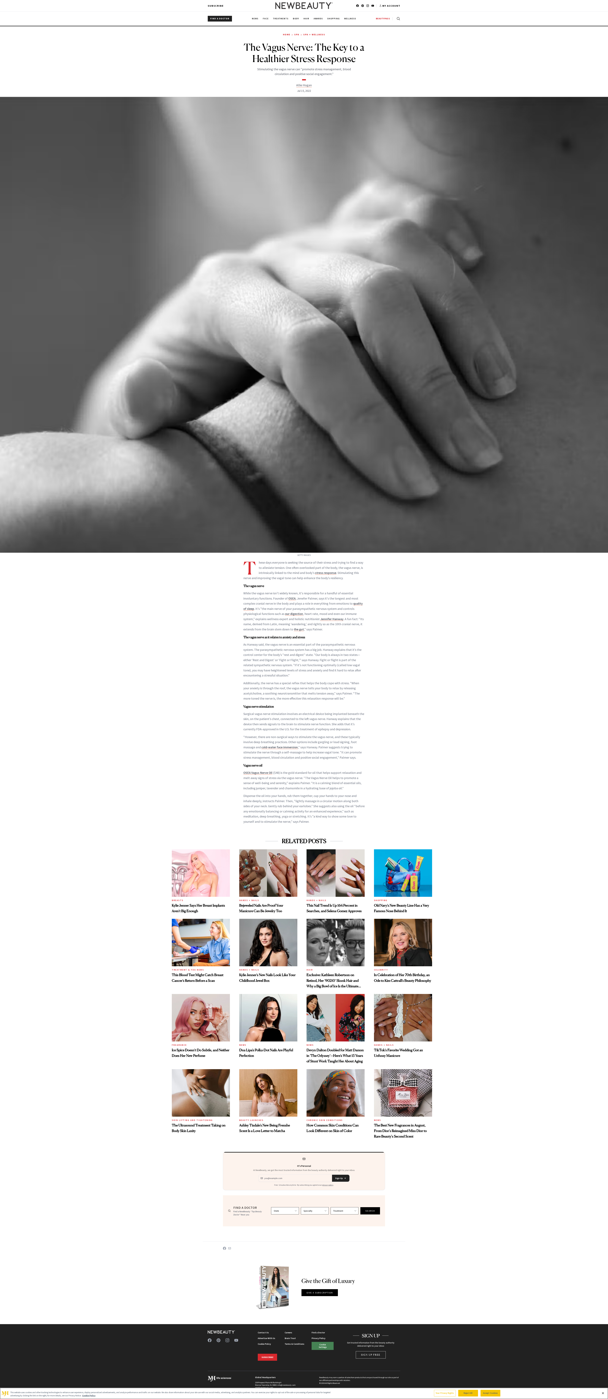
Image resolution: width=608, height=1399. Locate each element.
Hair (310, 969)
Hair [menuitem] (306, 18)
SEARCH (370, 1210)
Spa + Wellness (314, 34)
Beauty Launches (251, 1120)
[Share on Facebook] (224, 1248)
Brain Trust (290, 1338)
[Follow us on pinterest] (362, 5)
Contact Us (263, 1332)
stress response (325, 573)
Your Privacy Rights (445, 1393)
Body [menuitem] (296, 18)
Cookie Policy (264, 1343)
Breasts (178, 900)
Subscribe (216, 5)
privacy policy (327, 1185)
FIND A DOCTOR (219, 18)
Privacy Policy (318, 1338)
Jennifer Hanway (331, 619)
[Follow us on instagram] (367, 5)
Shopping (380, 900)
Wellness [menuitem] (350, 18)
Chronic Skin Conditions (325, 1120)
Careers (288, 1332)
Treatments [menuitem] (280, 18)
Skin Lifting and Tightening (192, 1120)
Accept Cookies (490, 1393)
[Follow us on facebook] (357, 5)
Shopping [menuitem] (333, 18)
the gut (299, 629)
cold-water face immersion (279, 747)
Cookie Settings (323, 1345)
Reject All (468, 1393)
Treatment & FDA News (188, 969)
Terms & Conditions (294, 1343)
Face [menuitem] (266, 18)
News (242, 1045)
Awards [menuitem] (318, 18)
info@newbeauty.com (264, 1387)
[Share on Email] (229, 1248)
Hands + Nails (249, 900)
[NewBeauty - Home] (304, 5)
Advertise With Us (266, 1338)
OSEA (292, 598)
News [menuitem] (255, 18)
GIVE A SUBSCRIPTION (320, 1292)
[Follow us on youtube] (372, 5)
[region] (304, 1393)
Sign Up (339, 1178)
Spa (296, 34)
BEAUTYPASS (383, 18)
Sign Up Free (371, 1354)
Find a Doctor (318, 1332)
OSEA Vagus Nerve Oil (257, 773)
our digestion (294, 614)
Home (286, 34)
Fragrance (179, 1045)
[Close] (602, 1393)
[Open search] (397, 19)
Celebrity (381, 969)
